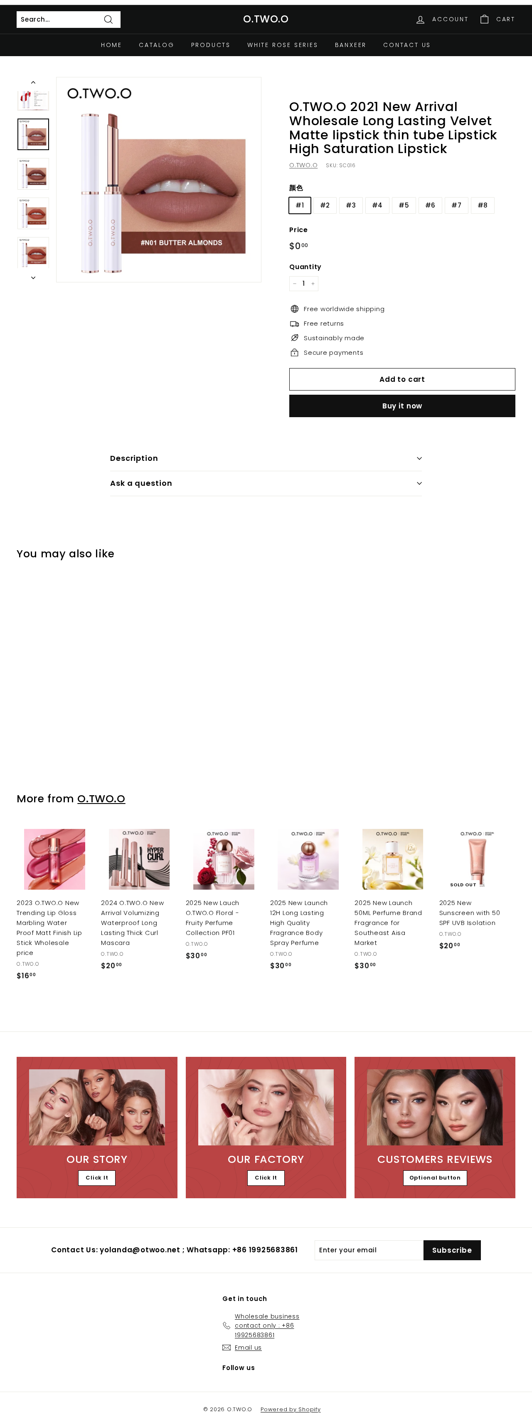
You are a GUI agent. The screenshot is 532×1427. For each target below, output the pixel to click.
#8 (483, 204)
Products (211, 45)
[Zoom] (159, 179)
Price (298, 229)
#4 (377, 204)
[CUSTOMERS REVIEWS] (435, 1107)
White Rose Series (282, 45)
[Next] (33, 275)
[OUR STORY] (97, 1107)
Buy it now (402, 406)
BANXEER (351, 45)
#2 (325, 204)
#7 (456, 204)
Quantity (305, 266)
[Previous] (33, 84)
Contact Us (407, 45)
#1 (300, 204)
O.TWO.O (265, 19)
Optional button (435, 1178)
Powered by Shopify (291, 1409)
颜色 (296, 188)
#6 (430, 204)
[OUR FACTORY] (266, 1107)
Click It (97, 1178)
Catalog (157, 45)
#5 (404, 204)
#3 (351, 204)
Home (111, 45)
